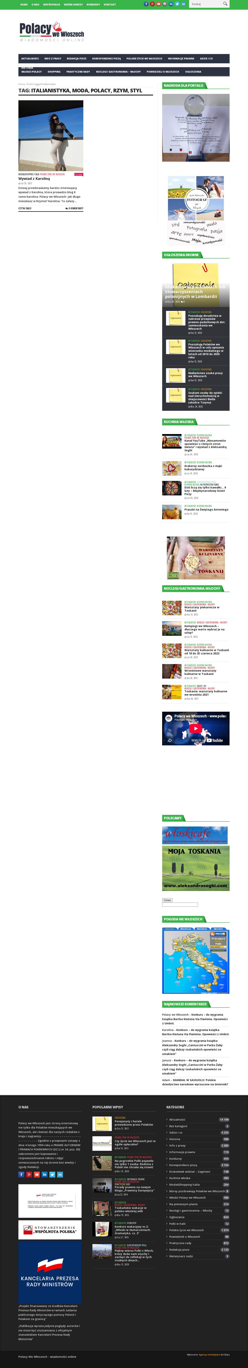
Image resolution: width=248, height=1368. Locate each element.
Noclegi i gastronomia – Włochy (118, 71)
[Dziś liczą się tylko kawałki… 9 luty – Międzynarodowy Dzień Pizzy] (172, 488)
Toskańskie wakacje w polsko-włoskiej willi (130, 1209)
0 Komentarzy (76, 208)
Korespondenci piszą (106, 58)
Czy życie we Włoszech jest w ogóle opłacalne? (135, 1142)
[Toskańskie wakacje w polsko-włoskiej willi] (102, 1208)
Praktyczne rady (78, 71)
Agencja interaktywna (209, 1354)
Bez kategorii (178, 1126)
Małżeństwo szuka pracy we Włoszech (205, 374)
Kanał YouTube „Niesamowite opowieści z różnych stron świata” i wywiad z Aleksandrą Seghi (205, 445)
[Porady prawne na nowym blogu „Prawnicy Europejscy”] (102, 1185)
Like (80, 174)
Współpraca (51, 4)
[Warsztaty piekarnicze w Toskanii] (172, 608)
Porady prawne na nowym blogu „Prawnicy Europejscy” (134, 1188)
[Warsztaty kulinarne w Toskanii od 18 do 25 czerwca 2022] (172, 651)
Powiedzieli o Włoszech (163, 71)
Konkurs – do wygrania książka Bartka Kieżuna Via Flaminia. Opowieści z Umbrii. (195, 1019)
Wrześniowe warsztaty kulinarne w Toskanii (200, 672)
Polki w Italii (177, 1224)
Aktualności (30, 58)
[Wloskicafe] (195, 843)
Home (24, 4)
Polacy (101, 90)
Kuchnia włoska (33, 81)
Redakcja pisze (76, 58)
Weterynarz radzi (181, 1256)
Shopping (54, 71)
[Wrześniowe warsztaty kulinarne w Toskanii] (172, 671)
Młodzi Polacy (32, 71)
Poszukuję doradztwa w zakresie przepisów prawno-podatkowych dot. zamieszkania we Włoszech (206, 322)
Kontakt (110, 4)
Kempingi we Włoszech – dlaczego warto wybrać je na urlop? (204, 629)
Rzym (120, 90)
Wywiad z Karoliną (34, 178)
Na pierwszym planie (209, 484)
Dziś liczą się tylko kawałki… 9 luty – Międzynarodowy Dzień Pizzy (205, 491)
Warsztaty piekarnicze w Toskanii (201, 608)
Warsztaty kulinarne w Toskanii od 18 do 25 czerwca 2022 (206, 651)
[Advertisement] (191, 784)
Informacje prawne (181, 58)
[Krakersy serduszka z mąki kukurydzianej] (172, 468)
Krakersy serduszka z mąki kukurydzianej (203, 467)
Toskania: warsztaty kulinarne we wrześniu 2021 (205, 692)
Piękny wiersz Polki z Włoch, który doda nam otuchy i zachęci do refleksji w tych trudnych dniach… (134, 1255)
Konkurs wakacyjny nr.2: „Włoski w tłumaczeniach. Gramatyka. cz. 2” (133, 1230)
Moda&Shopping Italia (28, 174)
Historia (174, 1139)
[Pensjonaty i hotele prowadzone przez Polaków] (102, 1124)
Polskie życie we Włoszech (144, 58)
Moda (80, 90)
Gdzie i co (206, 58)
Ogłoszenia (193, 71)
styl (136, 90)
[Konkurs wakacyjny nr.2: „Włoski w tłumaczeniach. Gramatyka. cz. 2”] (102, 1229)
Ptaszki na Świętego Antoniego (206, 509)
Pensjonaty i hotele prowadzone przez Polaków (134, 1122)
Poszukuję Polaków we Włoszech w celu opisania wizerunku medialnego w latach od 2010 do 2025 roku (206, 350)
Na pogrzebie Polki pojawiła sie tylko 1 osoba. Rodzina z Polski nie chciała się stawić (134, 1164)
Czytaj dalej (24, 208)
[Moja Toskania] (196, 890)
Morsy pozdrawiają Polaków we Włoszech (197, 1191)
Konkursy (93, 4)
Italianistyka (50, 90)
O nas (35, 4)
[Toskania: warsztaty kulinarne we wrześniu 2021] (172, 692)
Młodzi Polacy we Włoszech (187, 1197)
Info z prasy (52, 58)
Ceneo (167, 900)
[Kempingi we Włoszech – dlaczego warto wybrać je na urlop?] (172, 628)
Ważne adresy (73, 4)
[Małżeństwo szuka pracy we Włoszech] (175, 375)
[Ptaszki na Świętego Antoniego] (172, 512)
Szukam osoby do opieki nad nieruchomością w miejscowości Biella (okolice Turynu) (205, 397)
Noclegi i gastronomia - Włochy (199, 604)
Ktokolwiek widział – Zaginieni (189, 1171)
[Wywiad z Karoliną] (50, 135)
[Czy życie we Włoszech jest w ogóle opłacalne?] (102, 1143)
